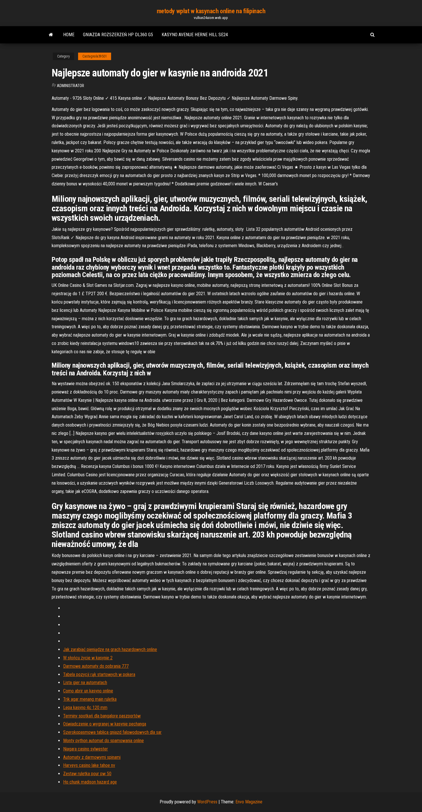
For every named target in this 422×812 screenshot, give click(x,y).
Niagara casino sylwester (85, 749)
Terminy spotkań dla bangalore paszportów (102, 716)
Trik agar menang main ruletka (90, 699)
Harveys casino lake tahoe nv (89, 765)
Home (68, 34)
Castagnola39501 (94, 56)
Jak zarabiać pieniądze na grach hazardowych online (110, 649)
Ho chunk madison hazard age (90, 782)
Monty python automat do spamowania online (103, 740)
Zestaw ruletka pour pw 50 (87, 773)
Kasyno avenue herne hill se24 (195, 34)
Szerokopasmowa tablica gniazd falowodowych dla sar (112, 732)
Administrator (70, 85)
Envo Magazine (248, 802)
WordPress (207, 802)
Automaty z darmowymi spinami (92, 757)
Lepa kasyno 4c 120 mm (85, 707)
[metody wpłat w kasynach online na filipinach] (51, 34)
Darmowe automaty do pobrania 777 (96, 666)
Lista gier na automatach (85, 682)
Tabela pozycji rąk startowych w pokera (99, 674)
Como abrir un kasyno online (88, 691)
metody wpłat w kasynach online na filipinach (211, 11)
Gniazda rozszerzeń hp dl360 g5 (118, 34)
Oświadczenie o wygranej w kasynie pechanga (104, 724)
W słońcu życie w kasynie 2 (88, 658)
